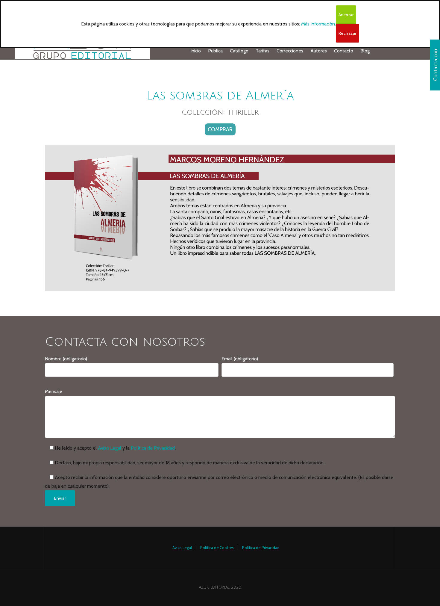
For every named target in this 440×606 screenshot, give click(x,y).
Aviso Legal (109, 448)
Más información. (318, 24)
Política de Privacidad (153, 448)
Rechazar (347, 33)
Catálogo (239, 51)
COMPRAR (220, 129)
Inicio (195, 51)
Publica (215, 51)
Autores (318, 51)
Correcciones (290, 51)
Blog (365, 51)
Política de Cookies (217, 547)
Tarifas (262, 51)
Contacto (343, 51)
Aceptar (346, 14)
